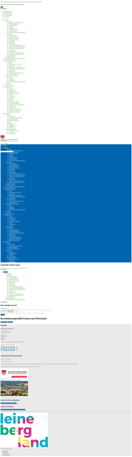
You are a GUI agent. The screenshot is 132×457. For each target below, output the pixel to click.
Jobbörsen (11, 132)
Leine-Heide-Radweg (14, 93)
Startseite (5, 143)
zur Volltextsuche (8, 12)
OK (1, 7)
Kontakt (5, 452)
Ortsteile (8, 122)
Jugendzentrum (13, 74)
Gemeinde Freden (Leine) (7, 328)
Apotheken (12, 80)
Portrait (8, 114)
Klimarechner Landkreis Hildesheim (15, 58)
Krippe (10, 62)
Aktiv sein (8, 87)
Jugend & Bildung (10, 71)
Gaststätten (12, 106)
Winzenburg (12, 127)
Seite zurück (4, 322)
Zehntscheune (12, 107)
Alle (42, 313)
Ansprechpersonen (14, 36)
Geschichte (12, 116)
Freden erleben (10, 99)
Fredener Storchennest (15, 110)
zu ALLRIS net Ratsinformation (9, 403)
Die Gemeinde (7, 113)
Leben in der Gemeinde (9, 60)
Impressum (6, 146)
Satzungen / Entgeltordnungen (17, 48)
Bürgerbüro (12, 42)
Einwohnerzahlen (13, 119)
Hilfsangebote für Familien (16, 67)
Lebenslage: (4, 310)
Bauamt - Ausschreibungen (16, 52)
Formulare (11, 49)
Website (3, 338)
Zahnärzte (11, 78)
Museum (11, 100)
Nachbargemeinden (14, 120)
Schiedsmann (12, 44)
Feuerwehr (9, 84)
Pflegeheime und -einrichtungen (17, 81)
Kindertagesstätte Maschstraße (17, 68)
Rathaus (5, 19)
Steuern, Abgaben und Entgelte (17, 47)
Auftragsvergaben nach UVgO (16, 54)
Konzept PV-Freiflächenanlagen (17, 32)
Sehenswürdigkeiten (14, 101)
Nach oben (10, 322)
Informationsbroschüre (15, 109)
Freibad (11, 88)
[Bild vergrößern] (24, 447)
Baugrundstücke (13, 29)
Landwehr (11, 126)
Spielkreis (11, 65)
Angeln (11, 94)
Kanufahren (12, 91)
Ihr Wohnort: (4, 311)
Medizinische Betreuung (12, 75)
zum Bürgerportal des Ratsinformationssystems (13, 409)
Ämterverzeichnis (13, 38)
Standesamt (12, 41)
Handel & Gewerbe (13, 130)
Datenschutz (6, 455)
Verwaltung (9, 34)
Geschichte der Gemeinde (15, 117)
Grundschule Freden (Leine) (16, 73)
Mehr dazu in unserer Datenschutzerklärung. (12, 4)
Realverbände (12, 133)
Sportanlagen (12, 90)
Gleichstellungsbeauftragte (16, 45)
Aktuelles (8, 21)
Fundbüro (11, 28)
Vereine (11, 97)
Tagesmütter (12, 70)
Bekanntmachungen (14, 23)
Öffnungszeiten (13, 35)
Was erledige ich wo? (14, 39)
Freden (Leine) (12, 125)
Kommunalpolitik (10, 55)
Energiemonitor (13, 31)
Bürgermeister (12, 51)
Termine (11, 26)
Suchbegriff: (4, 308)
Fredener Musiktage (14, 103)
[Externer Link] (66, 348)
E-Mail (2, 339)
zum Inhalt (6, 17)
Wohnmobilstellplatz (14, 112)
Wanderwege (12, 96)
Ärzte (10, 77)
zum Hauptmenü (7, 14)
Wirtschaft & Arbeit (11, 129)
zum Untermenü (7, 15)
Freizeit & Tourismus (8, 86)
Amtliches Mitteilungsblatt (16, 22)
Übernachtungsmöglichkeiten (16, 104)
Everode (11, 123)
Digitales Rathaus (10, 57)
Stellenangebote (13, 25)
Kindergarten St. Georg (15, 64)
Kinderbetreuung (10, 61)
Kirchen (8, 83)
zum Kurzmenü (7, 11)
